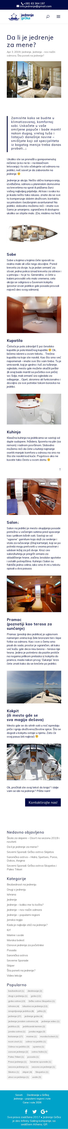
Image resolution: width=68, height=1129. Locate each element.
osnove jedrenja (18, 1051)
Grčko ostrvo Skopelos (42, 1001)
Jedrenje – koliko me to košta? (25, 904)
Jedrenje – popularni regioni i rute (32, 1098)
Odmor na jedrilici (18, 1046)
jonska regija (37, 1031)
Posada (11, 950)
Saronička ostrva (17, 955)
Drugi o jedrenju (16, 889)
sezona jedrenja (18, 1067)
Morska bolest (15, 940)
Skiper (10, 965)
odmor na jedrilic (36, 1041)
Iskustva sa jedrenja (34, 1006)
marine (31, 1036)
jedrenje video (50, 1021)
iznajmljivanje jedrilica (21, 1011)
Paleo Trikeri (16, 1056)
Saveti (18, 1094)
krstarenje (15, 1036)
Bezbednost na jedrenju (21, 884)
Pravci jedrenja (17, 1061)
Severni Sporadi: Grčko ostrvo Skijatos (30, 852)
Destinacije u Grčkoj (38, 1094)
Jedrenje (26, 51)
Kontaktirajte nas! (43, 802)
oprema (38, 1046)
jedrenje (14, 1016)
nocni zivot (15, 1041)
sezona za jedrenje (43, 1067)
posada (33, 1056)
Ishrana (11, 894)
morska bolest (49, 1036)
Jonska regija (14, 919)
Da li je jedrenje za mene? (22, 847)
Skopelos (41, 1072)
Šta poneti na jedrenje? (30, 55)
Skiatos (13, 1072)
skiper (27, 1072)
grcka (36, 996)
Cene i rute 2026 (32, 1102)
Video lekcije (14, 975)
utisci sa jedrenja (18, 1077)
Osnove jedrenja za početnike (25, 945)
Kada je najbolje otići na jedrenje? (27, 925)
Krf (9, 930)
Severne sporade (40, 1061)
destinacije (35, 991)
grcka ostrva (16, 1001)
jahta (41, 1011)
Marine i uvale (15, 935)
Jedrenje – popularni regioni (23, 915)
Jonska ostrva (16, 1031)
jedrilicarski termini (34, 1026)
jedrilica (13, 1026)
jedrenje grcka (33, 1016)
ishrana (13, 1006)
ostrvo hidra (39, 1051)
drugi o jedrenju (17, 996)
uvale (36, 1077)
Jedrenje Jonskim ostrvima (23, 1021)
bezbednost (16, 991)
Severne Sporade (17, 960)
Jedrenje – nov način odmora (24, 909)
